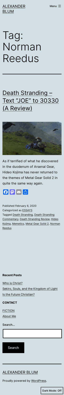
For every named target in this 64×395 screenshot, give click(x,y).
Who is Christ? (12, 283)
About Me (9, 316)
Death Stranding (23, 214)
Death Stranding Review (35, 219)
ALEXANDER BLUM (20, 372)
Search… (8, 324)
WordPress (38, 380)
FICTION (8, 310)
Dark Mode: (49, 390)
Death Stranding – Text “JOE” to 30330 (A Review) (30, 100)
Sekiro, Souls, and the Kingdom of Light (30, 288)
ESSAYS (27, 210)
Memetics (18, 223)
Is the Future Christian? (18, 294)
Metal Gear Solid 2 (37, 223)
